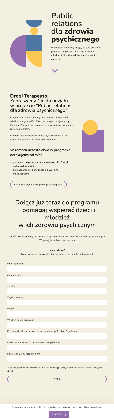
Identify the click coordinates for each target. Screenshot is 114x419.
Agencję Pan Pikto (31, 121)
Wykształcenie (15, 297)
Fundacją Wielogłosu (21, 125)
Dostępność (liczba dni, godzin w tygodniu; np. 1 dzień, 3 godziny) (42, 331)
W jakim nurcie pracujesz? (21, 320)
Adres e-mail (14, 275)
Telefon (11, 286)
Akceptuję (59, 414)
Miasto (11, 308)
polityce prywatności (92, 407)
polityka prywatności (70, 367)
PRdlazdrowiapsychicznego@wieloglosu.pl (70, 254)
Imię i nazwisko (15, 263)
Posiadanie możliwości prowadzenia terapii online (33, 342)
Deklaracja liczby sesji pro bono (24, 353)
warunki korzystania (94, 367)
